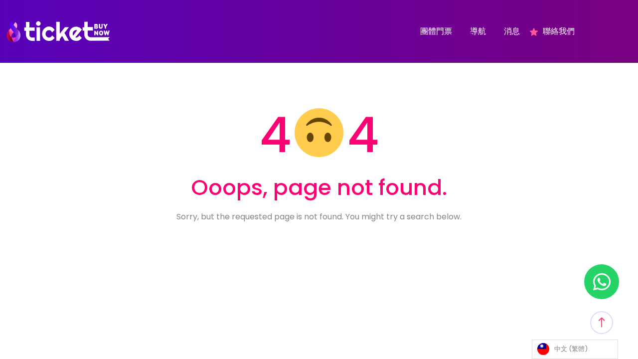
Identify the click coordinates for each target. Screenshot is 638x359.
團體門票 (436, 31)
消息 (512, 31)
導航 (478, 31)
